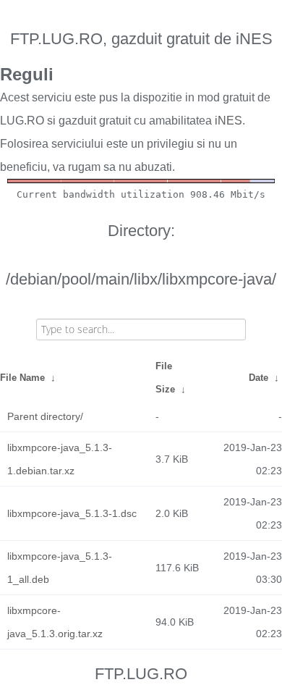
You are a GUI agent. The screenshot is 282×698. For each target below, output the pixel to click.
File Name (22, 377)
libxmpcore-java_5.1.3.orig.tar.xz (55, 622)
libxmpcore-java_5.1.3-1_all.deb (59, 567)
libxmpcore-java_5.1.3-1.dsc (72, 513)
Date (258, 377)
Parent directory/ (45, 416)
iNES (228, 120)
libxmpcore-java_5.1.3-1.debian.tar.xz (59, 459)
